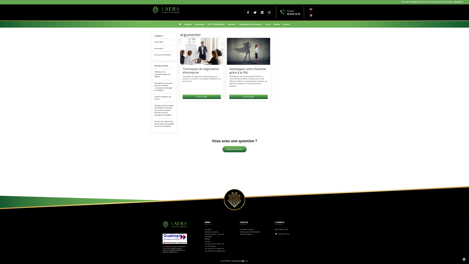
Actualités (208, 237)
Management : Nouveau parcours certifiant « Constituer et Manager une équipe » (163, 86)
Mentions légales (246, 234)
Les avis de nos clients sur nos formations (214, 245)
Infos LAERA (159, 42)
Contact (286, 24)
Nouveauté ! (159, 48)
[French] (311, 15)
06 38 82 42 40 (282, 229)
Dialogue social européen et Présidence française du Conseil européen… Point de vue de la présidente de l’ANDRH (164, 110)
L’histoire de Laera (211, 232)
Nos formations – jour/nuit (214, 234)
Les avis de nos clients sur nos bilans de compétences (215, 249)
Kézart (246, 261)
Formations (200, 24)
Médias (277, 24)
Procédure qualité (246, 229)
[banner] (194, 10)
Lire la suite (201, 96)
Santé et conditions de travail (163, 98)
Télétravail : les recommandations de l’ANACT (162, 74)
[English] (311, 9)
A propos (188, 24)
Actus (268, 24)
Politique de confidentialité (250, 232)
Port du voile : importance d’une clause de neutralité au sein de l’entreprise (164, 123)
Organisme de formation (250, 24)
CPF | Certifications (216, 24)
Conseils (231, 24)
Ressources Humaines (163, 55)
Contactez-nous (234, 149)
